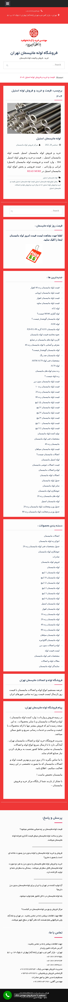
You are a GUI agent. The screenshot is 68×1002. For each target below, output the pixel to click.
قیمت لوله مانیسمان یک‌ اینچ (47, 402)
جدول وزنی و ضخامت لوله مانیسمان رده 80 (40, 511)
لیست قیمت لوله (52, 650)
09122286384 (33, 11)
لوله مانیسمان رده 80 (50, 630)
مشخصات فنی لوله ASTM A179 (45, 360)
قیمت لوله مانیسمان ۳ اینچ (48, 412)
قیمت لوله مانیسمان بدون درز (46, 381)
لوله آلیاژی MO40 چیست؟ (48, 313)
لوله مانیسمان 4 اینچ (50, 598)
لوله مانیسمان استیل (48, 138)
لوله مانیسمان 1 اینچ (50, 572)
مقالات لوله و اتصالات (50, 661)
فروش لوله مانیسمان (50, 562)
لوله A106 (55, 324)
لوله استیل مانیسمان (50, 459)
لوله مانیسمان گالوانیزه (49, 640)
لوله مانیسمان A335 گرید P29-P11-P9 (43, 329)
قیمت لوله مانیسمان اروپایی (47, 293)
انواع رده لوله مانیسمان (49, 541)
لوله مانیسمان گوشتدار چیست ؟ (45, 319)
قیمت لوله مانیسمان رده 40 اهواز (45, 287)
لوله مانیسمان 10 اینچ (50, 577)
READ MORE (34, 171)
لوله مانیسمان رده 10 (50, 614)
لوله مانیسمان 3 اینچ (50, 593)
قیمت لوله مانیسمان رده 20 (47, 392)
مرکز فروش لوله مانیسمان (27, 145)
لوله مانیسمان (53, 567)
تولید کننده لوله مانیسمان (48, 433)
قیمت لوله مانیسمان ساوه (48, 303)
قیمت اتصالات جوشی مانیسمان (45, 465)
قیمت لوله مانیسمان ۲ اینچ (48, 407)
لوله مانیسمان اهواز (50, 609)
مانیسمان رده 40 (52, 444)
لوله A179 (55, 366)
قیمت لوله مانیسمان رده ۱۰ (47, 386)
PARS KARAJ (27, 998)
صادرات (56, 557)
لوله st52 (55, 308)
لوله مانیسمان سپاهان (49, 635)
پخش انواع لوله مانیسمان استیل (46, 182)
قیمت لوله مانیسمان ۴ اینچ (48, 418)
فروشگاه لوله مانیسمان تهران (34, 53)
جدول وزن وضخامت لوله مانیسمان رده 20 (41, 506)
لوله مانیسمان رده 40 (50, 624)
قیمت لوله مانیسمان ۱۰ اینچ (47, 423)
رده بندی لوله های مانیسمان (47, 371)
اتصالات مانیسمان (51, 536)
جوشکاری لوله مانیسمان (48, 491)
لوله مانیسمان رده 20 (50, 619)
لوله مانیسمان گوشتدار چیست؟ (45, 350)
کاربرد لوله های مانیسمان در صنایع (44, 340)
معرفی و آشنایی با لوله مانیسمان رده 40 (42, 345)
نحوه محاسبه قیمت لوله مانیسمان (44, 334)
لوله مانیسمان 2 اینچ (50, 588)
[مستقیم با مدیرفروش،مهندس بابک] (7, 995)
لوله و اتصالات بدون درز (49, 645)
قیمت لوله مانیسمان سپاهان (47, 449)
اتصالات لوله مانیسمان (49, 475)
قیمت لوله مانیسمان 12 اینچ (47, 428)
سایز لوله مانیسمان (51, 486)
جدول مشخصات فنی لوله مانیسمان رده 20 (41, 546)
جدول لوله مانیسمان (50, 480)
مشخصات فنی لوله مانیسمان (46, 439)
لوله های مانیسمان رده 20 (48, 496)
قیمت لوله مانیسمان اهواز (48, 298)
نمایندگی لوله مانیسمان (49, 666)
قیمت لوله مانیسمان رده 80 (47, 397)
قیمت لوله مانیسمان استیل (25, 182)
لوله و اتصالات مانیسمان (49, 470)
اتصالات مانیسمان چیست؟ (48, 454)
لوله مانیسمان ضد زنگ (49, 355)
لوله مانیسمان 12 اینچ (50, 583)
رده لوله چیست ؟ (52, 376)
